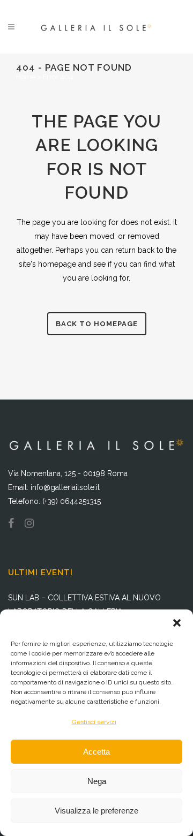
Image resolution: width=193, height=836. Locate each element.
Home (25, 77)
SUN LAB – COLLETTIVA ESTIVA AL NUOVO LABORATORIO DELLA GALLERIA (84, 604)
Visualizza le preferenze (96, 810)
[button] (177, 622)
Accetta (96, 751)
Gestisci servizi (94, 722)
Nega (96, 781)
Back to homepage (97, 324)
